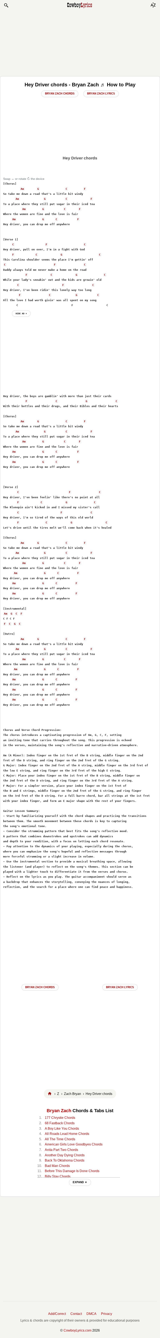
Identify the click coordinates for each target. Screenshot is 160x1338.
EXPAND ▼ (80, 1182)
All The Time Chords (60, 1139)
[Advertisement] (80, 42)
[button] (6, 5)
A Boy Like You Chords (62, 1128)
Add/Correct (57, 1314)
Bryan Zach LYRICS (120, 987)
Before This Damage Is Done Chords (72, 1171)
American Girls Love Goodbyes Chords (73, 1144)
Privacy (106, 1314)
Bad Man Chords (57, 1166)
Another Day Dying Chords (65, 1155)
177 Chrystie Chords (60, 1117)
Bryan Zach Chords (60, 93)
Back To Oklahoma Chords (64, 1160)
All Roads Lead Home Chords (67, 1133)
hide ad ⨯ (21, 313)
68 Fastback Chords (60, 1123)
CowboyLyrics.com (77, 1330)
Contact (76, 1314)
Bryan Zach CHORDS (40, 987)
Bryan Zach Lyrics (101, 93)
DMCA (91, 1314)
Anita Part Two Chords (61, 1150)
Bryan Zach (59, 1110)
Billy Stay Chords (57, 1176)
